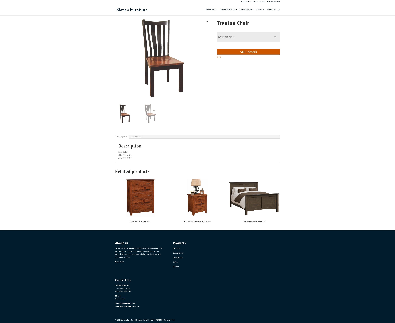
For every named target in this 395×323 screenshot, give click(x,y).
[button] (207, 22)
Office (259, 10)
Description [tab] (122, 137)
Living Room (246, 10)
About (255, 2)
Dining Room (178, 253)
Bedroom (210, 10)
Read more (119, 262)
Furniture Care (246, 2)
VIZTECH (159, 320)
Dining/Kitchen (227, 10)
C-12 (219, 57)
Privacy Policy (169, 320)
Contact (262, 2)
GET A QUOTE (248, 51)
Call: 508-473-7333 (273, 2)
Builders (271, 10)
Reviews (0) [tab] (136, 137)
